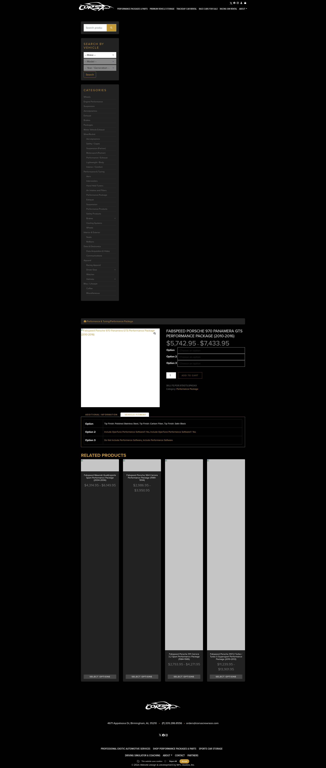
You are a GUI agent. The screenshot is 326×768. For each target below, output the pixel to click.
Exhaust (87, 115)
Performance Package (96, 195)
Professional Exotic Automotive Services (125, 748)
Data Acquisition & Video (98, 251)
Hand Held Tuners (94, 185)
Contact (180, 755)
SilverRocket (89, 134)
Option (170, 350)
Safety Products (93, 213)
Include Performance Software (158, 440)
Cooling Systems (94, 223)
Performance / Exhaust (96, 157)
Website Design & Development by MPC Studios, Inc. (167, 764)
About (242, 8)
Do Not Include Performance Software (123, 440)
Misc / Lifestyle (90, 283)
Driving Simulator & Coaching (142, 755)
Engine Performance (93, 101)
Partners (192, 755)
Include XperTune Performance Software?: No (126, 432)
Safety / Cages (93, 143)
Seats (89, 237)
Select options (100, 676)
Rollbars (90, 241)
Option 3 (171, 363)
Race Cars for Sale (208, 8)
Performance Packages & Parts (132, 8)
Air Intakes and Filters (96, 190)
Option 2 (171, 356)
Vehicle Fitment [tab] (135, 414)
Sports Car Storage (210, 748)
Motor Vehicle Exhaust (94, 129)
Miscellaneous (93, 293)
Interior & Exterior (92, 232)
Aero (88, 176)
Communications (94, 255)
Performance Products (96, 209)
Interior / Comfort (94, 167)
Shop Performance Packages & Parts (174, 748)
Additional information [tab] (101, 414)
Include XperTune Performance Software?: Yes (173, 432)
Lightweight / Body (95, 162)
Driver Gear (91, 269)
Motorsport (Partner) (95, 153)
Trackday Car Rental (186, 8)
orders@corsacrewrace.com (202, 723)
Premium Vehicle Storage (162, 8)
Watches (90, 274)
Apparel (87, 260)
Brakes (87, 120)
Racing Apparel (93, 265)
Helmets (90, 279)
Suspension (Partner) (96, 148)
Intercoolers (92, 181)
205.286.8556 (173, 723)
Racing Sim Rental (228, 8)
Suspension (89, 106)
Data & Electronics (92, 246)
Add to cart (190, 375)
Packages (88, 125)
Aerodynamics (90, 111)
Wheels (87, 97)
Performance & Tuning (94, 171)
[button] (154, 333)
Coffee (89, 288)
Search (90, 75)
